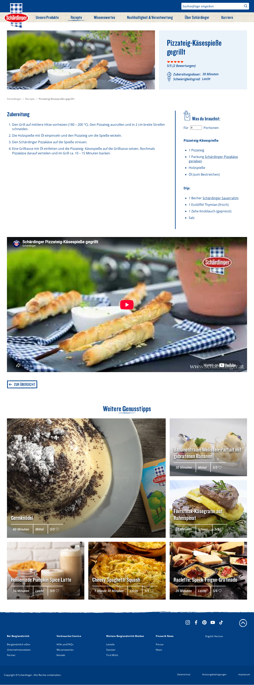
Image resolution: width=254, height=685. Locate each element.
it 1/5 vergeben (168, 61)
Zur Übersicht (24, 384)
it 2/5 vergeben (172, 61)
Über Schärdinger (197, 17)
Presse (160, 644)
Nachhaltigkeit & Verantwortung (150, 17)
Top (243, 623)
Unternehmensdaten (19, 649)
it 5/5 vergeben (182, 61)
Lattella (110, 644)
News (159, 649)
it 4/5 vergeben (178, 61)
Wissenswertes (104, 17)
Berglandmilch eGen (18, 644)
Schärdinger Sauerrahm (221, 198)
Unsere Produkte (47, 17)
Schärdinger (14, 99)
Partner (11, 655)
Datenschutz (183, 674)
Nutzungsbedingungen (214, 674)
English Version (214, 636)
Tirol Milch (112, 655)
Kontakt (61, 655)
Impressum (244, 674)
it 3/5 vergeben (175, 61)
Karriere (227, 17)
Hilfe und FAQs (65, 644)
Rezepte (76, 17)
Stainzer (111, 649)
